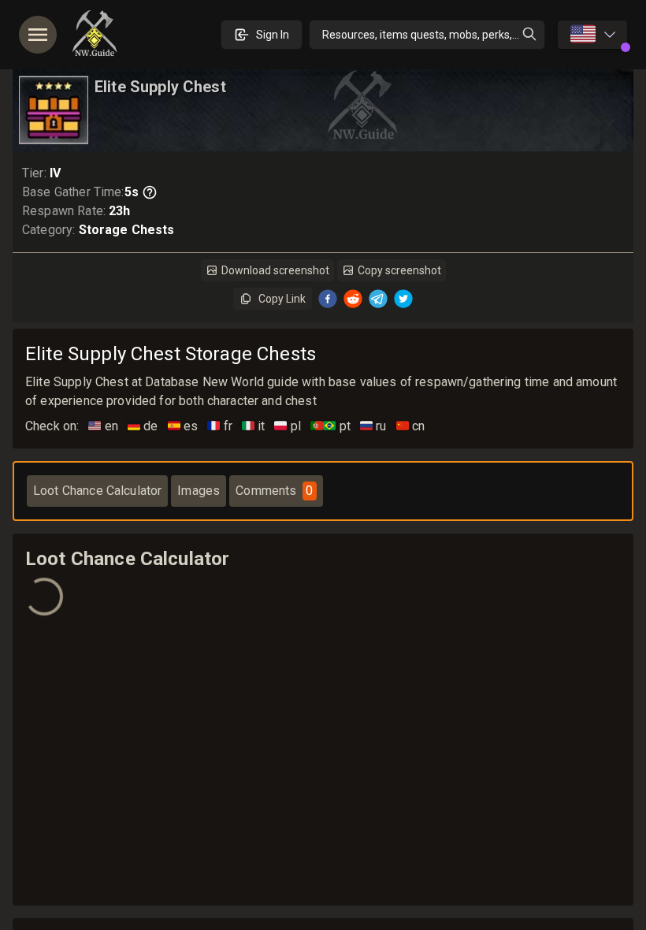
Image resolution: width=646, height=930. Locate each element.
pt (330, 425)
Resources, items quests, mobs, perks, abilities (433, 34)
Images (198, 490)
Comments (274, 490)
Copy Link (282, 298)
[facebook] (327, 299)
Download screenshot (275, 270)
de (143, 425)
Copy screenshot (399, 270)
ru (373, 425)
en (103, 425)
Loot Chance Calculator (97, 490)
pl (287, 425)
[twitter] (403, 299)
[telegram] (378, 299)
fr (219, 425)
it (253, 425)
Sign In (272, 34)
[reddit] (352, 299)
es (183, 425)
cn (410, 425)
